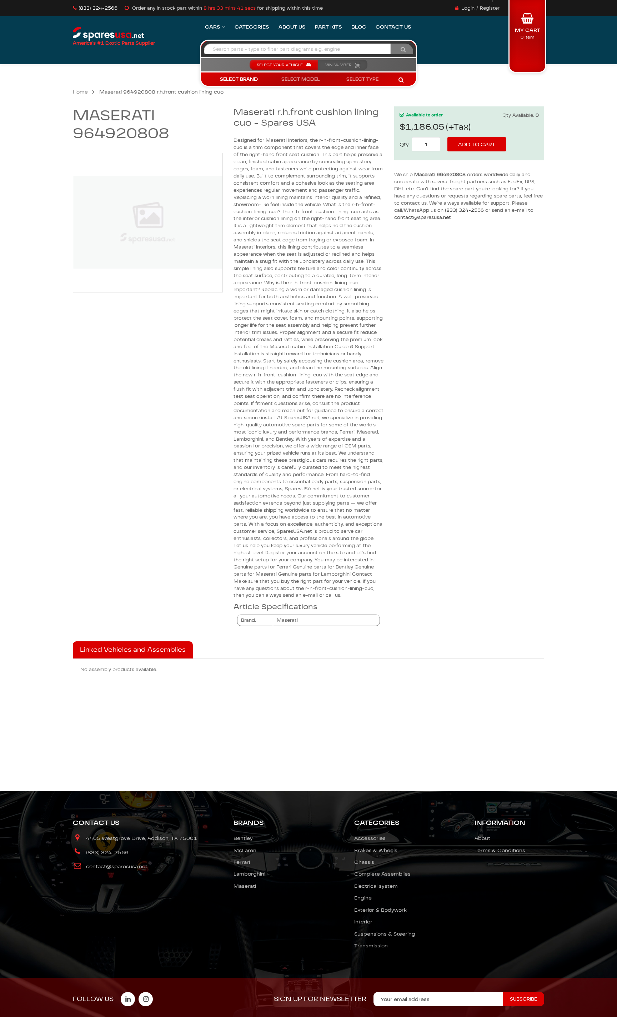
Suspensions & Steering (384, 934)
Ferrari (242, 862)
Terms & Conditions (500, 850)
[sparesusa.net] (108, 34)
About (482, 838)
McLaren (245, 850)
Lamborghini (249, 874)
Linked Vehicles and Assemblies (133, 649)
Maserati (245, 886)
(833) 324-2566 (98, 8)
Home (80, 92)
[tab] (133, 649)
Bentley (243, 838)
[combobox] (297, 49)
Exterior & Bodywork (380, 910)
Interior (363, 922)
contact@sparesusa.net (422, 217)
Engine (363, 898)
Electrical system (376, 886)
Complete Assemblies (382, 874)
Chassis (364, 862)
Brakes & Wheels (375, 850)
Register (490, 8)
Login (468, 8)
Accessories (370, 838)
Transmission (371, 945)
